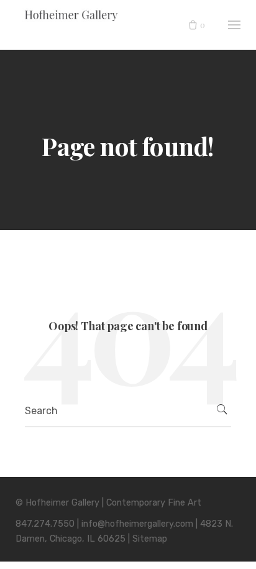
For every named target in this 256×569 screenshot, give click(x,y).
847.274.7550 (45, 524)
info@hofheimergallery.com (137, 524)
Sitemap (149, 539)
